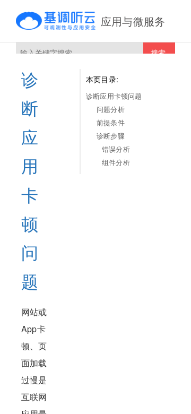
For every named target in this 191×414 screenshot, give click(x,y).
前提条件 (111, 122)
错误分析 (116, 149)
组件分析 (116, 162)
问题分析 (111, 109)
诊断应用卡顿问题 (114, 96)
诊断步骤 (111, 136)
